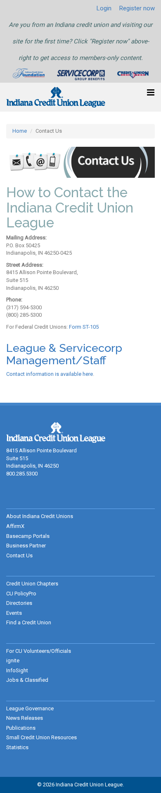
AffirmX (15, 526)
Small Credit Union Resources (41, 737)
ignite (12, 660)
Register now (137, 8)
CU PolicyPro (21, 593)
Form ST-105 (84, 327)
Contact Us (19, 555)
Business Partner (26, 545)
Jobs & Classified (27, 680)
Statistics (17, 747)
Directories (19, 603)
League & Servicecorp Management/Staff (64, 354)
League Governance (30, 708)
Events (14, 613)
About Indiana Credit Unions (39, 516)
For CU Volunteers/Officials (38, 651)
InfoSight (17, 670)
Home (19, 131)
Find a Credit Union (28, 622)
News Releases (24, 718)
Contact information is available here (49, 374)
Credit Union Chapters (32, 583)
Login (104, 8)
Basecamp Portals (28, 536)
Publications (21, 728)
